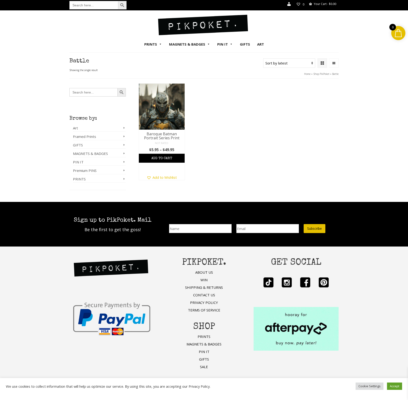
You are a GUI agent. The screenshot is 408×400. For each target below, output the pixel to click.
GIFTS (245, 44)
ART (260, 44)
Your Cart (324, 4)
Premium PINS (85, 170)
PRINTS (150, 44)
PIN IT (222, 44)
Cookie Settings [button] (369, 386)
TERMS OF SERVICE (204, 310)
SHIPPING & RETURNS (204, 287)
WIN (204, 279)
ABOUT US (204, 272)
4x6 (160, 160)
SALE (204, 366)
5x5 (142, 160)
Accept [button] (394, 386)
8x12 (179, 160)
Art (75, 128)
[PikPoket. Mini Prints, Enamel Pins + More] (204, 24)
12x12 (161, 169)
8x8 (151, 160)
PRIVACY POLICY (204, 302)
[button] (162, 177)
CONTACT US (204, 295)
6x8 (169, 160)
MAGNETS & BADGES (187, 44)
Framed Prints (84, 136)
